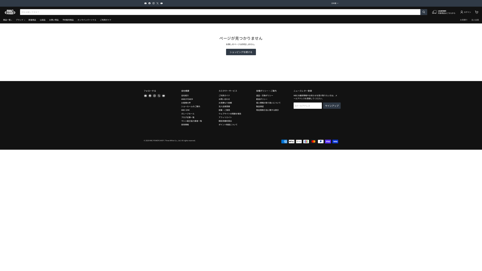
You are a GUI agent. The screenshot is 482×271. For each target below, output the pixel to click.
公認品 (42, 19)
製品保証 (260, 106)
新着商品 (32, 19)
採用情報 (185, 124)
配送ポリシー (261, 99)
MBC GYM (185, 110)
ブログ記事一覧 (187, 117)
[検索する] (423, 12)
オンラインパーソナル (86, 19)
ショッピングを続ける (241, 52)
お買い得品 (54, 19)
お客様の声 (186, 102)
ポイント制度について (228, 124)
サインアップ (332, 105)
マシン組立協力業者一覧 (191, 121)
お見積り (464, 19)
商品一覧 (7, 19)
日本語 (333, 3)
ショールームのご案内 (190, 106)
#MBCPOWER (187, 99)
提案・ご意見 (224, 110)
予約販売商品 (68, 19)
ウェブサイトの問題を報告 (230, 113)
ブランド (20, 19)
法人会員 (475, 19)
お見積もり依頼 (225, 102)
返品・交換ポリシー (264, 95)
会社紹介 (185, 95)
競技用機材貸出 (225, 121)
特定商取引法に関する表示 (267, 110)
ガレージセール (187, 113)
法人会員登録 (224, 106)
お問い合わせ (224, 99)
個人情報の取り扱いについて (268, 102)
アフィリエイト (225, 117)
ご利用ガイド (105, 19)
